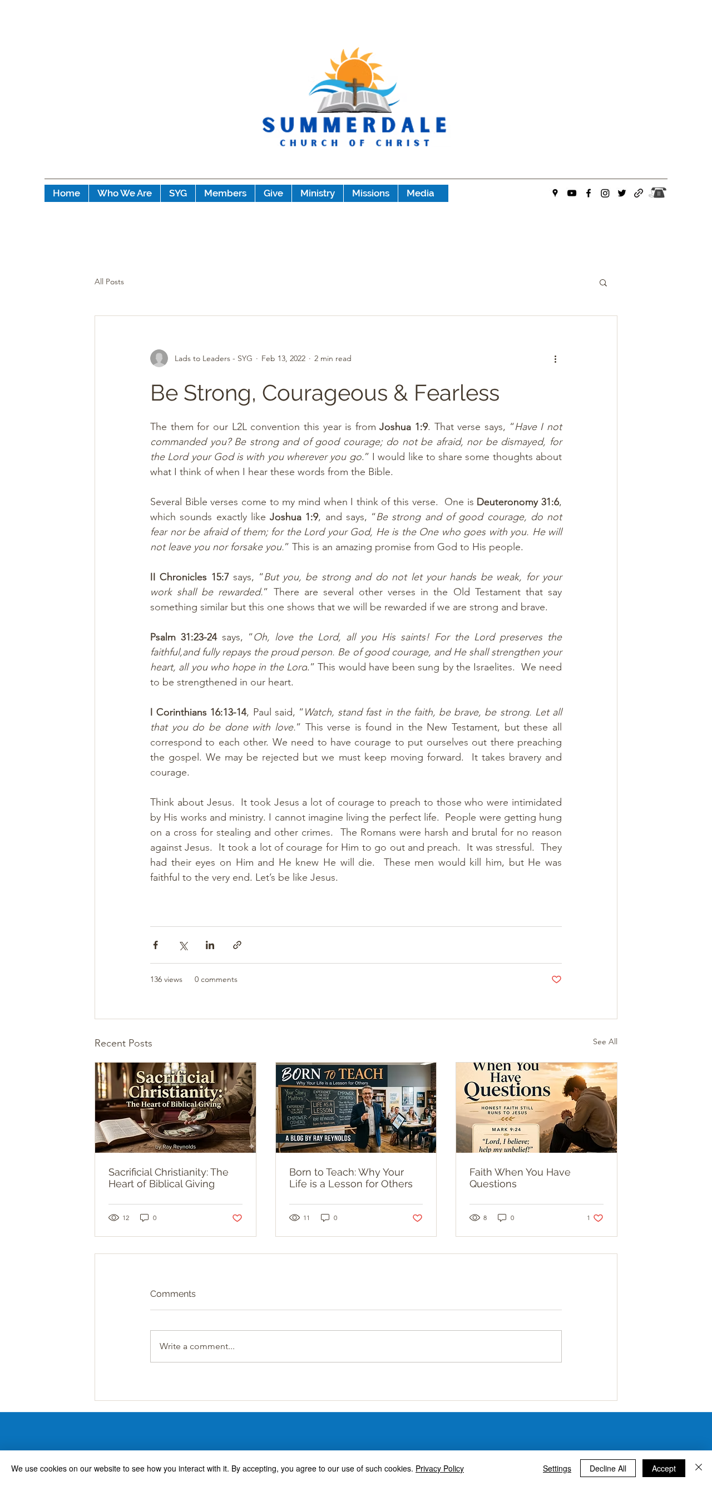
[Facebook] (588, 193)
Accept (664, 1468)
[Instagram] (605, 193)
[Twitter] (621, 193)
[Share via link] (237, 945)
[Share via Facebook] (155, 945)
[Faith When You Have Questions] (536, 1108)
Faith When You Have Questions (520, 1177)
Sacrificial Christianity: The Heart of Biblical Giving (168, 1177)
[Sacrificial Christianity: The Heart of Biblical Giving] (175, 1108)
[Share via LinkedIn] (210, 945)
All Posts (109, 282)
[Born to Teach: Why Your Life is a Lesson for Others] (356, 1108)
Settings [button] (557, 1468)
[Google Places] (555, 193)
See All (605, 1041)
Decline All (608, 1468)
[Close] (698, 1468)
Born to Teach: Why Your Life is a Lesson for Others (351, 1177)
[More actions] (555, 358)
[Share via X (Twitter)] (182, 945)
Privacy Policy (440, 1468)
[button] (603, 282)
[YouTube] (571, 193)
